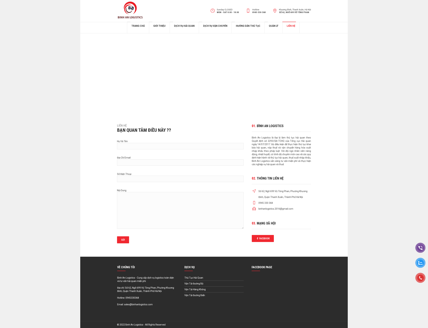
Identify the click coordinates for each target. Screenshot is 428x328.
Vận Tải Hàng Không (195, 289)
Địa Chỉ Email (124, 157)
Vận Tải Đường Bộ (193, 283)
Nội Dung (121, 190)
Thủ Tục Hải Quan (193, 277)
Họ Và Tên (122, 141)
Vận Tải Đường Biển (194, 295)
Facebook (264, 238)
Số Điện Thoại (124, 174)
